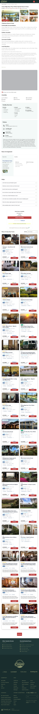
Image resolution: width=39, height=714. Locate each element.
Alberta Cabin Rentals (6, 699)
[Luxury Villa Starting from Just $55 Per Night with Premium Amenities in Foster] (10, 609)
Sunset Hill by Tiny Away (26, 273)
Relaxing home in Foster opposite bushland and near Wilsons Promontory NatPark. (9, 459)
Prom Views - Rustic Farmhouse (27, 537)
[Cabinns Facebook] (26, 692)
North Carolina (25, 684)
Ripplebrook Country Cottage (26, 299)
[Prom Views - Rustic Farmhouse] (28, 530)
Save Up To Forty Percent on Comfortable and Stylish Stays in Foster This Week (9, 591)
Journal (2, 687)
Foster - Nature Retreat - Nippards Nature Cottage (9, 327)
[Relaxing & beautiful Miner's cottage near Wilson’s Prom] (10, 371)
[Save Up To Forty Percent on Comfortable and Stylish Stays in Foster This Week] (10, 582)
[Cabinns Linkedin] (32, 692)
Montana (24, 680)
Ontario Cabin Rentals (6, 697)
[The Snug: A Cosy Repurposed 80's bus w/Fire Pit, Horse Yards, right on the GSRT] (28, 345)
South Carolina (25, 689)
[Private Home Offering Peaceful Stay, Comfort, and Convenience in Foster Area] (10, 556)
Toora (25, 328)
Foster (16, 4)
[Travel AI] (5, 709)
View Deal (32, 257)
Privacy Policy (28, 700)
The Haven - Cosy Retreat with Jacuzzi (9, 247)
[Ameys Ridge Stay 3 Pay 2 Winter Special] (28, 398)
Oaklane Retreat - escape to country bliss (28, 485)
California (16, 680)
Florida (15, 684)
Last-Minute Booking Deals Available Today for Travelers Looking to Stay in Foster (28, 564)
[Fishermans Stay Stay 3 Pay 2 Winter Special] (28, 424)
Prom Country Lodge (7, 273)
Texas (31, 680)
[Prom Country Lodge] (10, 266)
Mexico (15, 695)
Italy (15, 702)
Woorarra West (8, 328)
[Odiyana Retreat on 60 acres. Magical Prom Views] (10, 477)
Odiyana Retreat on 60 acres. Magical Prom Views (10, 485)
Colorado (15, 682)
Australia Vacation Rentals (8, 648)
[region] (19, 165)
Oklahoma (24, 687)
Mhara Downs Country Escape (27, 246)
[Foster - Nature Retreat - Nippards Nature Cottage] (10, 318)
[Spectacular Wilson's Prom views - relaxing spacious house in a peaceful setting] (10, 503)
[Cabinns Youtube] (31, 692)
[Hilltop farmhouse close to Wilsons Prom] (10, 530)
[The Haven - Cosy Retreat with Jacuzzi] (10, 239)
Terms (32, 700)
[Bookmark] (3, 11)
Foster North (26, 274)
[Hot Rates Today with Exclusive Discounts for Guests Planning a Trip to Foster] (28, 609)
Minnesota (16, 687)
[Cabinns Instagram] (35, 692)
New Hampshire (25, 682)
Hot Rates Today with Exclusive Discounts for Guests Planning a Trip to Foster (28, 617)
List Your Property (5, 682)
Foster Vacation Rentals (7, 644)
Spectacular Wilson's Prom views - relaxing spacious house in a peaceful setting (10, 511)
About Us (3, 684)
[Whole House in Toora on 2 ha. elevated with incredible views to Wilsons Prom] (28, 318)
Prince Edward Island (5, 702)
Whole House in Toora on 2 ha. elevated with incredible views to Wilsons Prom (27, 327)
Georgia (15, 686)
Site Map (35, 700)
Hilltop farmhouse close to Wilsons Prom (9, 538)
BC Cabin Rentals (5, 695)
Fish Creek (7, 249)
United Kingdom (17, 699)
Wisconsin (32, 687)
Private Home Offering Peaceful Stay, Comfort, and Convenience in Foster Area (10, 564)
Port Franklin (26, 434)
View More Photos (5, 20)
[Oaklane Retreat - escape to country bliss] (28, 477)
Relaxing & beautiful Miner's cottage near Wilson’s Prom (10, 379)
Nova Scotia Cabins (5, 704)
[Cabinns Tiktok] (29, 692)
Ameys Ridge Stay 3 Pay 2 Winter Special (27, 406)
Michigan (16, 689)
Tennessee (32, 682)
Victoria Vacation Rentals (8, 646)
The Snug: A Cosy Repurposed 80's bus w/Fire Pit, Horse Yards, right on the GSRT (28, 353)
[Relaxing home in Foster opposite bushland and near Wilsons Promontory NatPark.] (10, 450)
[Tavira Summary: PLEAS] (28, 503)
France (15, 701)
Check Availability (19, 217)
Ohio (23, 686)
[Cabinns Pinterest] (28, 692)
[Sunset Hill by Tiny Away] (28, 266)
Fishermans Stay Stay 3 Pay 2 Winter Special (28, 432)
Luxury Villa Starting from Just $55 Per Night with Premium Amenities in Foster (10, 617)
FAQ (2, 686)
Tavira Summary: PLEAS (26, 510)
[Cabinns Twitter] (34, 692)
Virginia (32, 684)
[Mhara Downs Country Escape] (28, 239)
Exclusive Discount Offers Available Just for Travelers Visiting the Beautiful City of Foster (28, 591)
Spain (15, 704)
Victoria (12, 4)
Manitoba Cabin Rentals (6, 701)
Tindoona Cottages (6, 299)
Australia (8, 4)
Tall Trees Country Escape (8, 431)
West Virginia (33, 686)
